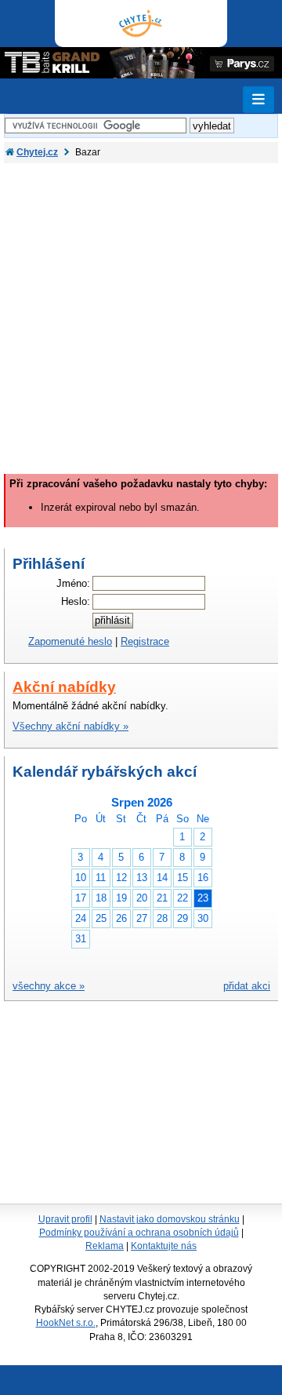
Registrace (145, 641)
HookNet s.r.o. (66, 1323)
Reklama (104, 1246)
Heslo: (75, 601)
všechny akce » (49, 986)
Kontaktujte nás (164, 1246)
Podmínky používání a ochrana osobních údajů (139, 1232)
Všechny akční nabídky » (70, 726)
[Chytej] (141, 23)
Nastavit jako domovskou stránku (169, 1219)
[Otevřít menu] (258, 99)
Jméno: (73, 583)
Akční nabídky (64, 687)
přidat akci (246, 986)
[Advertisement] (141, 312)
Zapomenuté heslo (70, 641)
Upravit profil (65, 1219)
